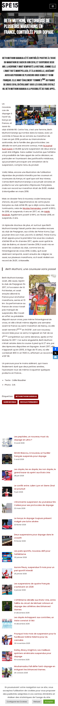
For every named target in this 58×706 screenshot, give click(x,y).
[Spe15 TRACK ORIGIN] (10, 6)
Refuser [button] (37, 701)
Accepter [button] (49, 701)
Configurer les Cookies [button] (17, 701)
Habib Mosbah (9, 402)
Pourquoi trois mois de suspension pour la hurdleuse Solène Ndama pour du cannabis (35, 636)
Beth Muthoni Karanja (26, 396)
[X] (55, 353)
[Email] (55, 357)
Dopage (23, 41)
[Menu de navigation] (53, 6)
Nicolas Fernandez (32, 208)
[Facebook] (55, 349)
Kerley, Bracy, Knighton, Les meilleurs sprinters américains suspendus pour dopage (32, 653)
